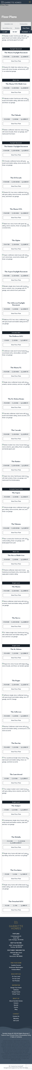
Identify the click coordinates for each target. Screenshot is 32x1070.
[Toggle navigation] (29, 2)
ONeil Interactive (23, 1067)
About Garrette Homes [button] (16, 1001)
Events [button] (16, 1007)
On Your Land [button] (16, 976)
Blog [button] (16, 1009)
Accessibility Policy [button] (25, 1035)
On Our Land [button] (16, 978)
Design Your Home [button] (16, 987)
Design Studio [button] (16, 992)
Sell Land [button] (16, 1020)
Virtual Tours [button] (16, 994)
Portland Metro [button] (16, 969)
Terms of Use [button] (5, 1035)
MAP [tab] (15, 32)
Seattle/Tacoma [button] (16, 965)
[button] (8, 24)
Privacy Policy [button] (14, 1035)
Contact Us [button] (16, 1016)
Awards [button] (16, 1005)
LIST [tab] (5, 32)
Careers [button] (16, 1003)
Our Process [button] (16, 980)
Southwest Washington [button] (16, 967)
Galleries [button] (16, 989)
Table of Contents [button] (16, 1037)
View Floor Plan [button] (16, 61)
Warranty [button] (16, 1018)
